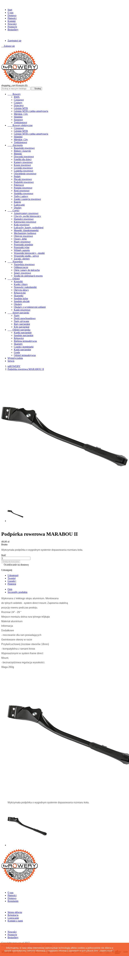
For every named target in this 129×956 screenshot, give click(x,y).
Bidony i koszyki (22, 151)
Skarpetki (18, 295)
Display (18, 207)
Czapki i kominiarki (24, 346)
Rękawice (19, 338)
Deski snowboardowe (25, 318)
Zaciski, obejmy (22, 258)
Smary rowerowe (22, 273)
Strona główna (15, 912)
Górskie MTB (21, 108)
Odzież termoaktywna (25, 355)
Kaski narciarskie (22, 349)
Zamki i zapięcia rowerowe (27, 199)
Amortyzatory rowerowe (26, 213)
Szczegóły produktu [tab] (17, 592)
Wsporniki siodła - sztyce (26, 256)
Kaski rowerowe (22, 309)
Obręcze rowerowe (23, 236)
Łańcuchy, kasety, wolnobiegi (28, 227)
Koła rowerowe (21, 224)
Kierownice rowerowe (25, 221)
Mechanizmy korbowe (25, 233)
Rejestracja (13, 915)
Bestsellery (13, 29)
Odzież (14, 278)
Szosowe (18, 119)
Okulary (18, 304)
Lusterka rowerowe (23, 170)
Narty (17, 315)
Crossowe (19, 99)
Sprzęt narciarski (18, 312)
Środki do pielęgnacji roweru (28, 275)
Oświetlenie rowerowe (25, 173)
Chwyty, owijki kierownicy (27, 216)
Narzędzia (15, 261)
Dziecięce (19, 105)
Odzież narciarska (19, 329)
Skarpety (18, 344)
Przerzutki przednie (23, 244)
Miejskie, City (21, 114)
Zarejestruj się (14, 40)
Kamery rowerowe (23, 162)
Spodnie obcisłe (22, 301)
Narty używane (21, 321)
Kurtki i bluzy (21, 284)
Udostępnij (13, 575)
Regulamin (13, 901)
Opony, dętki (20, 239)
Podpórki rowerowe (24, 182)
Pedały (17, 176)
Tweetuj (12, 578)
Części (13, 210)
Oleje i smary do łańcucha (27, 270)
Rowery (14, 94)
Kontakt (12, 21)
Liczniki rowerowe (23, 168)
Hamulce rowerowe (24, 219)
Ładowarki (19, 204)
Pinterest (12, 584)
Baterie (17, 202)
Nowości (12, 24)
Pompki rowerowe (23, 187)
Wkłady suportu (22, 250)
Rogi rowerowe (21, 190)
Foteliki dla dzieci (22, 159)
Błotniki (18, 153)
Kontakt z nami (15, 920)
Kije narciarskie (21, 327)
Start (10, 9)
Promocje (12, 26)
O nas (10, 12)
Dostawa (12, 15)
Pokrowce (19, 185)
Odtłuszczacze (21, 267)
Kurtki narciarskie (23, 332)
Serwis (11, 361)
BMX (17, 97)
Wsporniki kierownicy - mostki (29, 253)
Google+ (12, 581)
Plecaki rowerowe (23, 179)
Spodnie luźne (21, 298)
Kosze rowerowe (22, 165)
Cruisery (18, 102)
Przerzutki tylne (21, 247)
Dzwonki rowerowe (24, 156)
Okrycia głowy (21, 290)
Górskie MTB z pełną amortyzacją (31, 111)
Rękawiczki (20, 292)
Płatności (12, 18)
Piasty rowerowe (22, 241)
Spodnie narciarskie (23, 335)
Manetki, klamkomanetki (26, 230)
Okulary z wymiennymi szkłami (30, 307)
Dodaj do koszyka (11, 561)
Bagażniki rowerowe (24, 148)
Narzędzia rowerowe (24, 264)
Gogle (17, 352)
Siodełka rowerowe (23, 193)
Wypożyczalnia (15, 358)
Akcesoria (15, 145)
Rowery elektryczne (20, 125)
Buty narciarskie (22, 324)
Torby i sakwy (21, 196)
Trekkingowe (20, 122)
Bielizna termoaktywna (25, 341)
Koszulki (18, 281)
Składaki (18, 116)
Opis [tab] (10, 589)
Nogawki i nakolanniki (25, 287)
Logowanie (13, 918)
